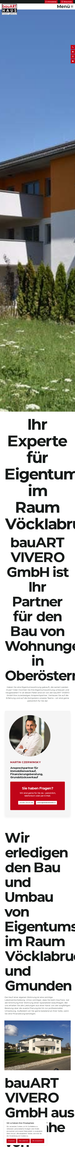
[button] (65, 6)
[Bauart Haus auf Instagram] (73, 56)
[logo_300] (9, 9)
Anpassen (11, 1141)
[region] (25, 1132)
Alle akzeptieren (37, 1141)
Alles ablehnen (23, 1141)
